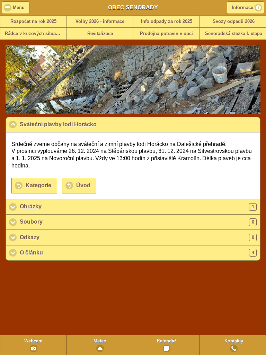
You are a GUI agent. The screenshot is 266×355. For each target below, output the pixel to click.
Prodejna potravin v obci (166, 33)
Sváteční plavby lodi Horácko (91, 124)
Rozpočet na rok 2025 (33, 21)
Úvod (83, 185)
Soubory (137, 222)
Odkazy (137, 237)
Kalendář (166, 341)
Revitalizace (100, 33)
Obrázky (137, 206)
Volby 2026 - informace (100, 21)
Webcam (33, 341)
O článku (137, 253)
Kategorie (38, 185)
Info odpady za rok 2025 (166, 21)
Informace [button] (242, 7)
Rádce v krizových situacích (35, 33)
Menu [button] (19, 7)
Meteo (100, 341)
